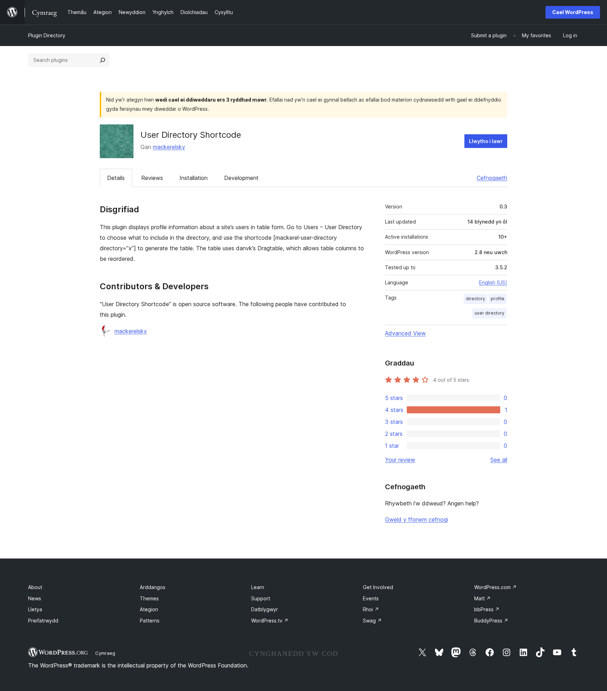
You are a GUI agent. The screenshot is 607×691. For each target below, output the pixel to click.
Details (116, 177)
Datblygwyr (264, 609)
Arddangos (152, 587)
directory (475, 298)
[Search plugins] (103, 60)
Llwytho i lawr (486, 141)
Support (260, 598)
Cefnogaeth (492, 177)
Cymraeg (105, 653)
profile (497, 298)
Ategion (149, 609)
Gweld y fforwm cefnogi (416, 519)
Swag (372, 621)
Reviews (152, 177)
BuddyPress (491, 621)
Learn (257, 587)
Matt (482, 598)
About (35, 587)
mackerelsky (169, 146)
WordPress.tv (269, 621)
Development (241, 177)
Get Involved (378, 587)
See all (498, 459)
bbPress (487, 609)
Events (371, 598)
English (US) (493, 282)
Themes (149, 598)
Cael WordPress (572, 12)
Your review (400, 459)
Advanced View (405, 333)
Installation (194, 177)
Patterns (149, 621)
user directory (489, 313)
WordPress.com (495, 587)
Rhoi (371, 609)
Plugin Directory (46, 35)
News (34, 598)
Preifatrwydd (43, 621)
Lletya (35, 609)
